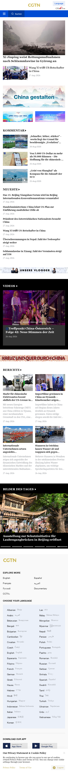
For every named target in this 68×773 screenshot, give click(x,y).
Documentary (40, 588)
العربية (37, 583)
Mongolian (48, 620)
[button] (6, 546)
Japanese (15, 717)
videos (9, 286)
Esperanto (17, 658)
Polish (45, 642)
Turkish (46, 700)
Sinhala (46, 674)
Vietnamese (50, 717)
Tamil (44, 690)
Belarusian (17, 620)
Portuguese (49, 647)
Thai (43, 695)
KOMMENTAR (13, 130)
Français (7, 583)
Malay (49, 615)
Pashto (45, 652)
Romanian (48, 658)
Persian (46, 636)
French (14, 668)
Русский (6, 588)
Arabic (13, 615)
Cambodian (14, 636)
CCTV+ (6, 593)
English (6, 577)
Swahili (47, 684)
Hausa (13, 684)
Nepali (45, 631)
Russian (47, 663)
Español (38, 577)
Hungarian (16, 700)
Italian (14, 711)
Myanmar (50, 625)
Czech (13, 647)
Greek (14, 679)
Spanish (47, 679)
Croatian (15, 642)
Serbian (47, 668)
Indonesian (20, 706)
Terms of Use (25, 767)
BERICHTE (11, 369)
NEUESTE (10, 189)
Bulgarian (17, 631)
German (15, 674)
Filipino (14, 663)
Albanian (14, 609)
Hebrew (14, 690)
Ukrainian (49, 706)
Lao (43, 609)
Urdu (44, 711)
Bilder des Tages (18, 489)
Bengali (13, 625)
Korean (14, 722)
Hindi (12, 695)
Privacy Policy (9, 767)
